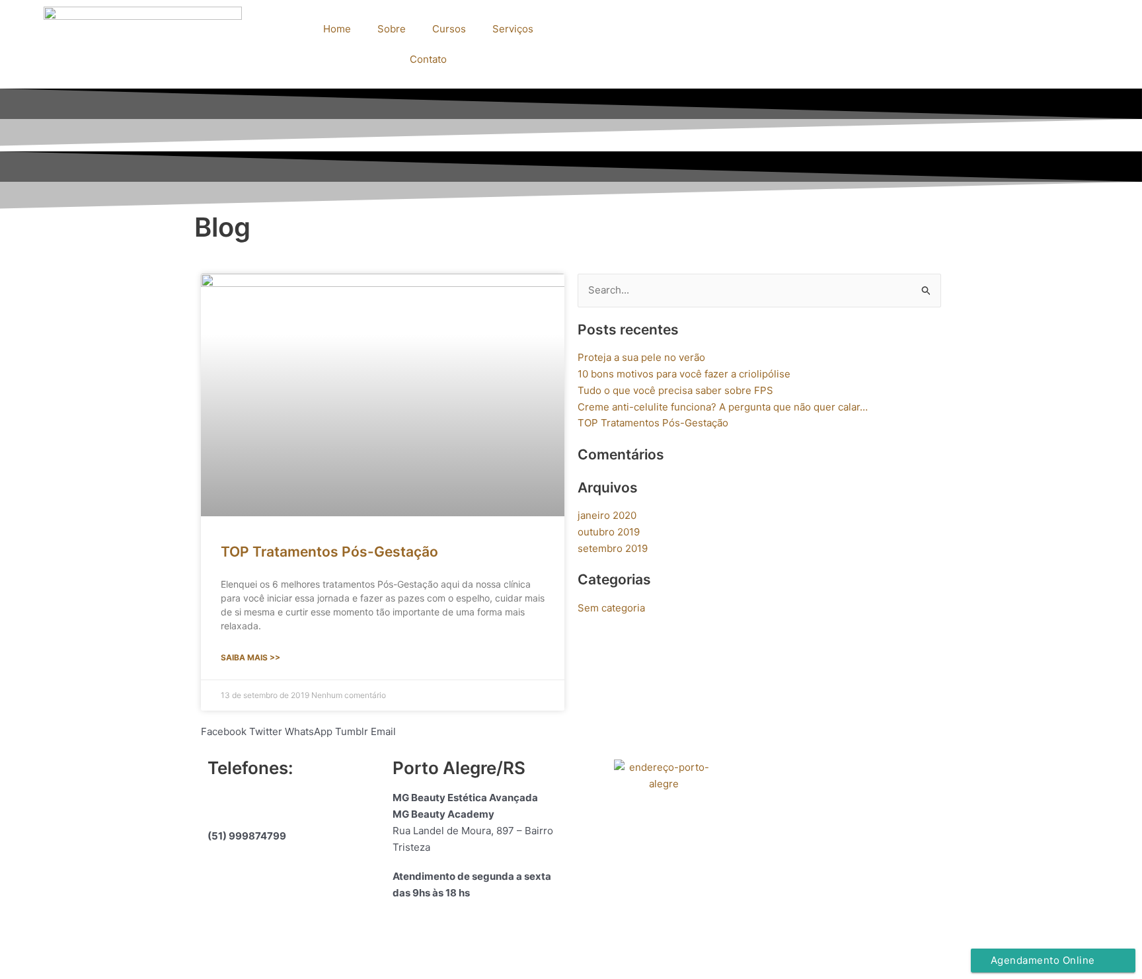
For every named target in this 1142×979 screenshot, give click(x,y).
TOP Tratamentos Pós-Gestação (329, 551)
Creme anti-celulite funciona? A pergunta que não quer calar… (723, 407)
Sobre (391, 28)
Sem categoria (611, 608)
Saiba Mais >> (250, 657)
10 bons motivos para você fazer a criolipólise (684, 374)
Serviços (512, 28)
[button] (224, 732)
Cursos (449, 28)
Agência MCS (582, 946)
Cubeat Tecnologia (669, 946)
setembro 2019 (613, 548)
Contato (428, 59)
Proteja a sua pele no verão (641, 357)
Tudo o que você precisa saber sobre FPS (675, 390)
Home (337, 28)
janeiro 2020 (607, 515)
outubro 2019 (609, 532)
